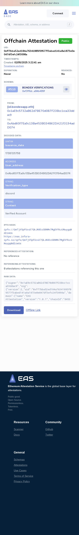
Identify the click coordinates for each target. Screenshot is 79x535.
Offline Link (33, 310)
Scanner (19, 429)
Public (65, 41)
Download (13, 310)
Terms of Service (23, 475)
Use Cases (20, 470)
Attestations (20, 464)
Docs (17, 434)
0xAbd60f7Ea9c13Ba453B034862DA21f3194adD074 (40, 125)
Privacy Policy (22, 481)
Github (49, 429)
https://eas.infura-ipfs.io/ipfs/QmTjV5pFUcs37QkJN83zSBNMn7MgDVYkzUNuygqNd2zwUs (38, 240)
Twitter (49, 434)
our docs (54, 3)
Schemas (19, 459)
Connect (58, 13)
